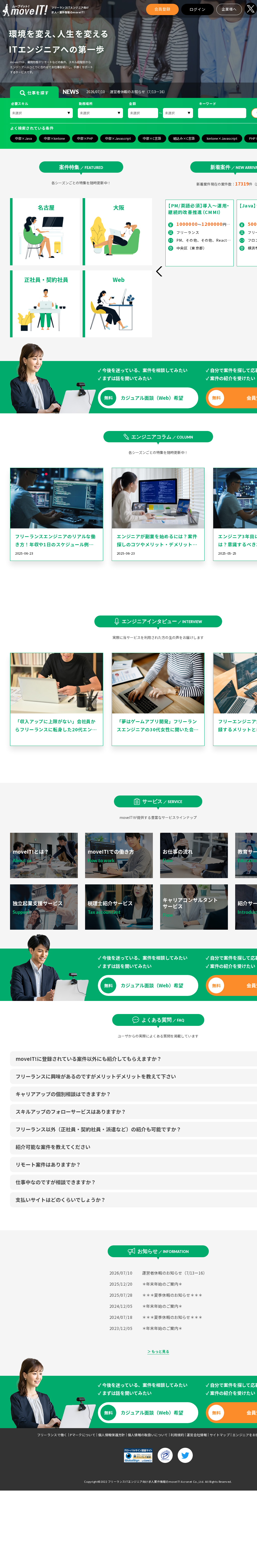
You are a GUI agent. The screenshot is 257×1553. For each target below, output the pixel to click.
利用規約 (177, 1434)
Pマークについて (83, 1434)
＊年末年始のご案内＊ (162, 1284)
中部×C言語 (152, 138)
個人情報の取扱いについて (148, 1434)
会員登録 (162, 9)
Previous (159, 271)
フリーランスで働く (52, 1434)
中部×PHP (85, 138)
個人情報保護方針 (111, 1434)
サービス (162, 801)
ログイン (197, 9)
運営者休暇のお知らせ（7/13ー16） (174, 1273)
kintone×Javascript (222, 138)
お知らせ (163, 1251)
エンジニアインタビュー (162, 621)
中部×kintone (54, 138)
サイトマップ (220, 1434)
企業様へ (229, 9)
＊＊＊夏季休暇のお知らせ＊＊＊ (172, 1295)
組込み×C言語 (184, 138)
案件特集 (81, 167)
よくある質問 (163, 1020)
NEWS (68, 91)
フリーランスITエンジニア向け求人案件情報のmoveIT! (144, 1481)
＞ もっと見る (158, 1351)
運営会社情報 (197, 1434)
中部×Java (23, 138)
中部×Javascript (118, 138)
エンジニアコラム (162, 437)
